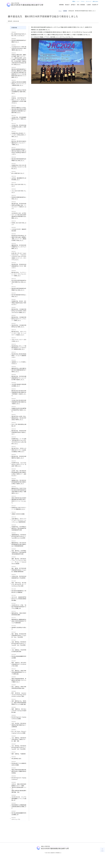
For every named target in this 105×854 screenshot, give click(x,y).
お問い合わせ (95, 1)
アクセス (82, 1)
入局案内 (88, 4)
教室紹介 (67, 4)
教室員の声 (95, 4)
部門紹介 (73, 4)
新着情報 (61, 4)
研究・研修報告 (81, 4)
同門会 (73, 1)
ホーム (60, 10)
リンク (78, 1)
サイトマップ (88, 1)
